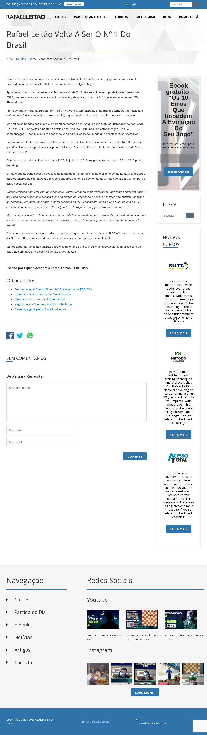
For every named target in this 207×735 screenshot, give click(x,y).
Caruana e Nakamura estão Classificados (43, 294)
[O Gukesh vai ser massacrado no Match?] (145, 674)
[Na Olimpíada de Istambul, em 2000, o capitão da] (121, 674)
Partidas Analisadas (90, 17)
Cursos (60, 17)
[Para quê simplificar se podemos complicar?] (193, 674)
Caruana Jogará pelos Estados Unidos (41, 309)
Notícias (21, 59)
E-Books (23, 624)
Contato (23, 662)
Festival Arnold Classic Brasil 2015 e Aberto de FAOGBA (53, 289)
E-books (121, 17)
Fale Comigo (145, 17)
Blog (167, 17)
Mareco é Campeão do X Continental (40, 299)
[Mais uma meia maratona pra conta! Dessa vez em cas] (169, 674)
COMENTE (134, 456)
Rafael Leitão (190, 17)
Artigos (23, 650)
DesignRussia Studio (97, 721)
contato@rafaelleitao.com (151, 723)
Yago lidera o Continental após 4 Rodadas (44, 304)
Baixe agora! (178, 172)
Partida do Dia (30, 612)
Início (9, 59)
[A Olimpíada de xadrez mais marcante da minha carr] (98, 674)
